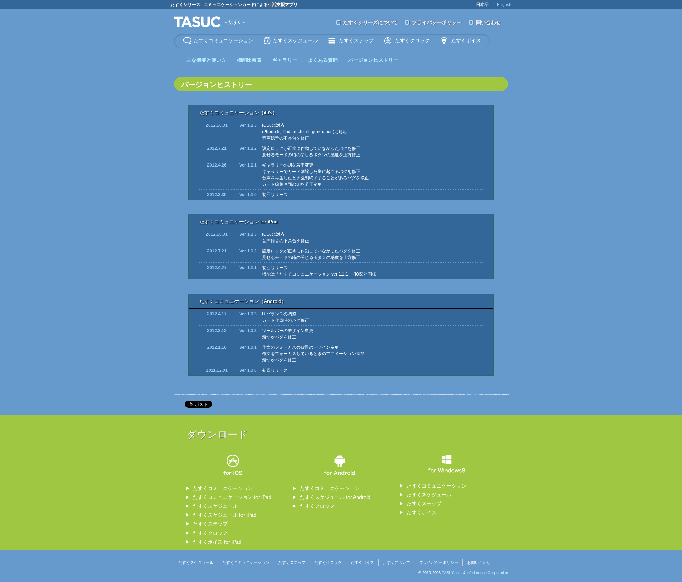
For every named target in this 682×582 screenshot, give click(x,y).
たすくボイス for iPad (217, 542)
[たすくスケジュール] (209, 21)
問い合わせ (488, 22)
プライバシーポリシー (437, 22)
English (504, 4)
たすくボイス (466, 40)
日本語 (482, 4)
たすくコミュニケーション (223, 40)
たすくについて (396, 562)
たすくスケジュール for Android (335, 497)
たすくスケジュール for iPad (224, 515)
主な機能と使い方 (206, 60)
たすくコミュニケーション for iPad (232, 497)
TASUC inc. (452, 573)
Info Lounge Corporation (487, 573)
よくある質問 (323, 60)
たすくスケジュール (295, 40)
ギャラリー (284, 60)
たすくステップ (356, 40)
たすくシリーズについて (370, 22)
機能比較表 (249, 60)
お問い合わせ (479, 562)
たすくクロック (412, 40)
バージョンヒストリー (373, 60)
